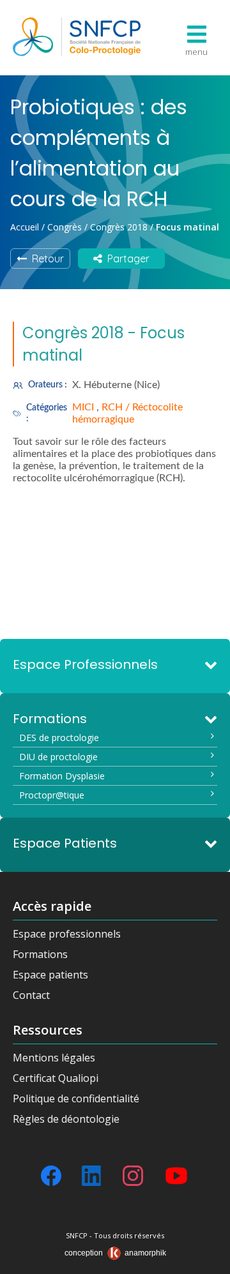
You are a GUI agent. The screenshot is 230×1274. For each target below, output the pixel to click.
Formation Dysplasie (62, 776)
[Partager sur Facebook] (51, 1175)
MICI (84, 407)
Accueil (24, 227)
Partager (126, 258)
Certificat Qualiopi (55, 1078)
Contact (31, 995)
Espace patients (50, 975)
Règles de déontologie (66, 1119)
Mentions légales (54, 1058)
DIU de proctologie (58, 757)
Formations (40, 954)
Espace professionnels (67, 934)
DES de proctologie (59, 737)
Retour (45, 258)
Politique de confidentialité (76, 1098)
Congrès (64, 227)
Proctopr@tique (51, 795)
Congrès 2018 (119, 227)
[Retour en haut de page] (208, 1260)
